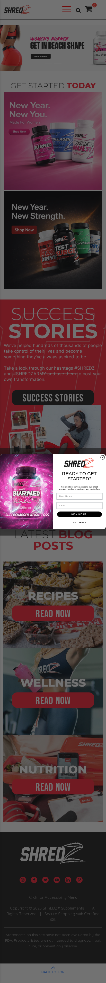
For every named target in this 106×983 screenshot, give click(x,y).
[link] (79, 463)
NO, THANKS (79, 522)
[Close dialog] (103, 457)
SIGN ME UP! (79, 514)
